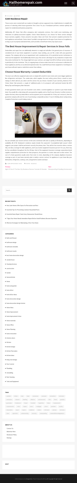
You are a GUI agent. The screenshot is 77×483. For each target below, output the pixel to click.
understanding (24, 413)
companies (35, 396)
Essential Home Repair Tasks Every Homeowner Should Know (24, 214)
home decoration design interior (15, 303)
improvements (10, 406)
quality (61, 406)
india (18, 406)
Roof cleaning (10, 377)
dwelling (25, 399)
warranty (34, 413)
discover (17, 399)
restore (39, 410)
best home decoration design (15, 255)
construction (10, 268)
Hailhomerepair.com (25, 2)
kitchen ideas (10, 355)
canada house (10, 260)
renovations (9, 410)
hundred (33, 403)
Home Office (10, 325)
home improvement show (14, 163)
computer (44, 396)
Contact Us (10, 428)
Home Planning (10, 329)
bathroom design (11, 242)
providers (53, 406)
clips (22, 396)
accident (9, 396)
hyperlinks (41, 403)
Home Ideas (9, 307)
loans (31, 406)
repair (28, 163)
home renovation (11, 333)
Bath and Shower (11, 238)
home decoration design (13, 299)
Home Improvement (12, 312)
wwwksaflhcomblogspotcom (57, 413)
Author (17, 16)
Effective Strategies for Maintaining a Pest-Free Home (22, 223)
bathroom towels (11, 251)
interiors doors (10, 338)
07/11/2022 (9, 16)
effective (33, 399)
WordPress (43, 479)
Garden (8, 273)
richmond (46, 410)
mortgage (38, 406)
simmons (62, 410)
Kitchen (8, 342)
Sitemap (9, 438)
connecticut (52, 396)
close (28, 396)
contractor (61, 396)
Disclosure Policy (12, 435)
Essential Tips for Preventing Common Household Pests (22, 210)
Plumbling (9, 368)
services (54, 410)
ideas (48, 403)
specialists (15, 413)
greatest (62, 399)
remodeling (9, 373)
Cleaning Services (11, 264)
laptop (25, 406)
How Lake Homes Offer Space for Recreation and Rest (22, 205)
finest (55, 399)
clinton (16, 396)
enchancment (41, 399)
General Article (10, 277)
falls (50, 399)
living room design (11, 360)
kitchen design (10, 347)
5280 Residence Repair (16, 18)
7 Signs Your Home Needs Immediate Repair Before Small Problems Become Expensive (31, 218)
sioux (8, 413)
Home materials (11, 321)
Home (8, 281)
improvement (56, 403)
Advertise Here (11, 431)
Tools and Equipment (12, 381)
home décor (9, 290)
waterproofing (43, 413)
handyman (18, 403)
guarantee (9, 403)
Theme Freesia (36, 479)
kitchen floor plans (11, 351)
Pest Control (10, 364)
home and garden (11, 286)
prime (46, 406)
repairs (24, 410)
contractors (9, 399)
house (25, 403)
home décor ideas (11, 294)
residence (34, 163)
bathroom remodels (12, 247)
